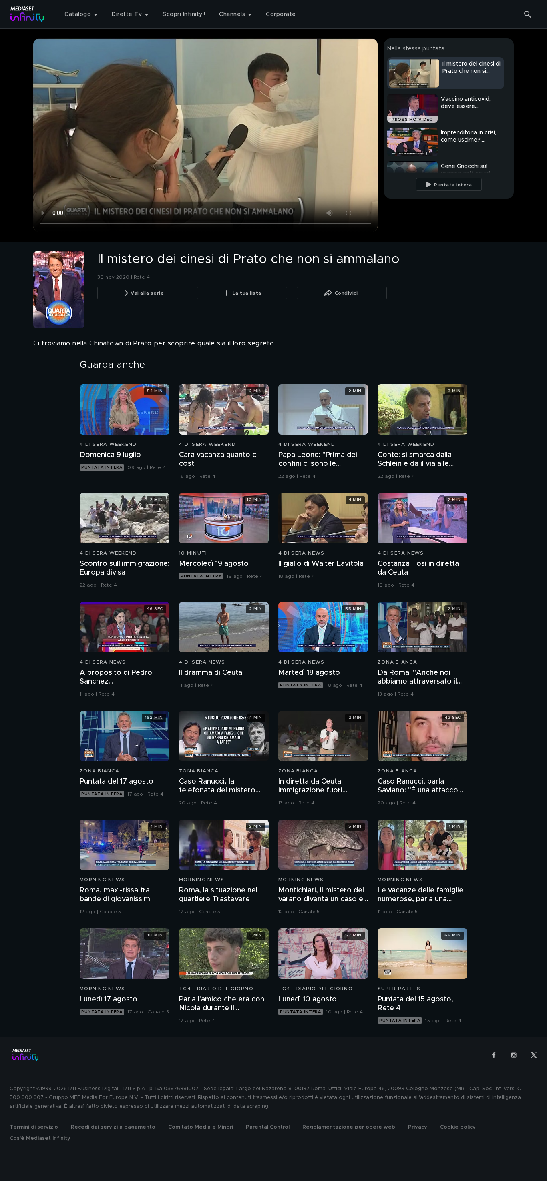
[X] (533, 1055)
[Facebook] (493, 1055)
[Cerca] (528, 14)
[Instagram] (513, 1055)
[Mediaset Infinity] (27, 14)
